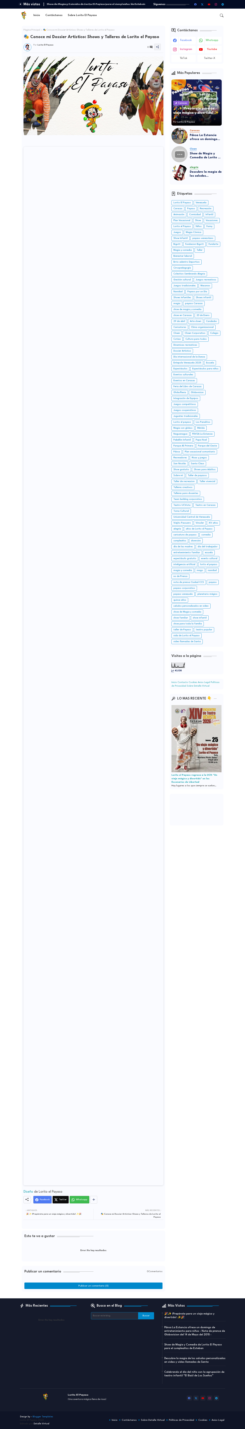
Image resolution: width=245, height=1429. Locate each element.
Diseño (28, 1191)
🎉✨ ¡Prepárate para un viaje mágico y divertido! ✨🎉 (189, 1316)
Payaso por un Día (197, 291)
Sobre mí (178, 475)
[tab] (37, 15)
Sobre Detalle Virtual (198, 686)
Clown (176, 333)
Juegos (177, 232)
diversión (196, 541)
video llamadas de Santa (187, 641)
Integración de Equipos (185, 398)
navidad (212, 570)
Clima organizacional (202, 327)
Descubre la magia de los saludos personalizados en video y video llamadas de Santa (206, 174)
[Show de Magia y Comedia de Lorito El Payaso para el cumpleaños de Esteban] (179, 154)
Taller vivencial (207, 481)
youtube (212, 49)
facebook (186, 40)
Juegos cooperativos (184, 410)
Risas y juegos (199, 458)
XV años (213, 523)
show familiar (180, 618)
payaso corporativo (184, 588)
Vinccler (200, 523)
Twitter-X (209, 58)
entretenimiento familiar (186, 552)
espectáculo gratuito (184, 558)
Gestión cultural (182, 280)
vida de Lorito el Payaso (186, 635)
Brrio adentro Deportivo (186, 262)
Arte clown (195, 321)
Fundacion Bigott (194, 244)
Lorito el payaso (182, 422)
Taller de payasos (197, 475)
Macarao (205, 286)
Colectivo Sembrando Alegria (189, 274)
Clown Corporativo (195, 333)
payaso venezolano (202, 238)
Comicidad (195, 214)
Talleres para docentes (185, 493)
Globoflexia (179, 392)
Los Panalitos (203, 422)
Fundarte (213, 244)
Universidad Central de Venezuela (191, 517)
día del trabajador (208, 546)
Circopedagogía (182, 268)
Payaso (191, 208)
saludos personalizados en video (191, 606)
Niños (199, 226)
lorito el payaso (208, 564)
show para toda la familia (187, 624)
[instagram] (215, 4)
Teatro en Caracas (205, 505)
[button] (221, 15)
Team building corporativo (187, 499)
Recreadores (180, 458)
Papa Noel (201, 440)
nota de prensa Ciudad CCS (188, 582)
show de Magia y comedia (187, 612)
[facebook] (195, 4)
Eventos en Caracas (184, 380)
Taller (199, 250)
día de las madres (183, 546)
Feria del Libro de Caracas (187, 386)
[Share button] (93, 1199)
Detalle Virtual (41, 1424)
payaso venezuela (183, 594)
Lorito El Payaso (182, 202)
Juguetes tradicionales (185, 416)
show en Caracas (182, 315)
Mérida (201, 428)
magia (176, 303)
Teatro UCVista (181, 505)
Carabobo (211, 321)
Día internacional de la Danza (189, 357)
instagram (186, 49)
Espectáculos (180, 369)
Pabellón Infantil (182, 440)
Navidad (178, 291)
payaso (213, 582)
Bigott (176, 244)
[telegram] (222, 4)
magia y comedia (182, 570)
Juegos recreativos (206, 280)
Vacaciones (212, 220)
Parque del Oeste (207, 446)
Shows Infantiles (182, 297)
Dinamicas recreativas (185, 345)
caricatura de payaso (185, 535)
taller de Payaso (182, 630)
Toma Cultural (181, 511)
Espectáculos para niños (205, 369)
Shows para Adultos (205, 469)
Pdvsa (176, 452)
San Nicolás (179, 463)
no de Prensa (180, 576)
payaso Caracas (194, 303)
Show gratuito (181, 469)
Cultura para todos (196, 339)
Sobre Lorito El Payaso (82, 15)
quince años (179, 600)
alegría (177, 529)
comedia (206, 535)
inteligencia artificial (184, 564)
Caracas (177, 208)
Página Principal (31, 30)
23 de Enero (203, 315)
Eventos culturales (183, 374)
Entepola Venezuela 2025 (187, 363)
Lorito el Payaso (182, 226)
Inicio (36, 15)
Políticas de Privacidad (181, 1420)
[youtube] (209, 4)
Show (198, 220)
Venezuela (201, 202)
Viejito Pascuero (182, 523)
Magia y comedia (182, 250)
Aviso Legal (204, 682)
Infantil (209, 214)
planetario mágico (207, 594)
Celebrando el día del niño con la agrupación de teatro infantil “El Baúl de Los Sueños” (194, 1374)
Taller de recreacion (184, 481)
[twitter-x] (202, 4)
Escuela (210, 363)
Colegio (214, 333)
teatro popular (204, 630)
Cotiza (177, 339)
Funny (209, 226)
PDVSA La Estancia (202, 434)
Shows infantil (203, 297)
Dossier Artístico (182, 351)
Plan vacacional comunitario (200, 452)
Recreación (205, 208)
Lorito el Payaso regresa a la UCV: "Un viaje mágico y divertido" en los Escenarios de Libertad (194, 778)
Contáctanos (53, 15)
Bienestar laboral (182, 256)
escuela (209, 552)
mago (200, 570)
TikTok (183, 58)
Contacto (183, 682)
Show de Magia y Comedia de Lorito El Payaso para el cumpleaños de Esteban (205, 155)
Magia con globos (182, 428)
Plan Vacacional (181, 220)
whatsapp (212, 40)
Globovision (197, 392)
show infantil (200, 618)
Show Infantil (180, 238)
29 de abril (179, 321)
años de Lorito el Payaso (199, 529)
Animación (178, 214)
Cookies (193, 682)
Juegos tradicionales (184, 286)
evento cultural (209, 558)
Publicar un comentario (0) (93, 1286)
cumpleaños (179, 541)
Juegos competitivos (184, 404)
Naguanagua (180, 434)
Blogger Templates (43, 1417)
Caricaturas (179, 327)
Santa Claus (197, 463)
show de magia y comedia (187, 309)
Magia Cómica (193, 232)
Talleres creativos (182, 487)
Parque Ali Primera (183, 446)
